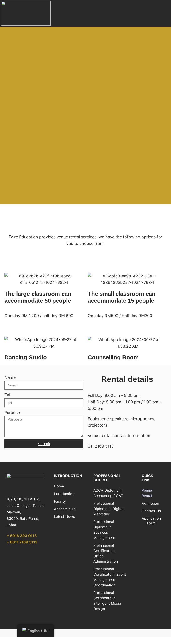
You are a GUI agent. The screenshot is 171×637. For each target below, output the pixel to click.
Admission (150, 503)
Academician (64, 509)
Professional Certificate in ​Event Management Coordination (109, 577)
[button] (163, 13)
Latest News (64, 516)
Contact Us (151, 511)
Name (10, 377)
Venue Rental (147, 493)
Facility (60, 501)
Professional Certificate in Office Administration (105, 553)
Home (59, 486)
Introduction (64, 493)
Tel (7, 395)
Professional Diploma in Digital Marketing (108, 508)
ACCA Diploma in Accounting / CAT (108, 493)
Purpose (12, 412)
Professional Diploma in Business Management (104, 529)
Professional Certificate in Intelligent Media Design (107, 600)
